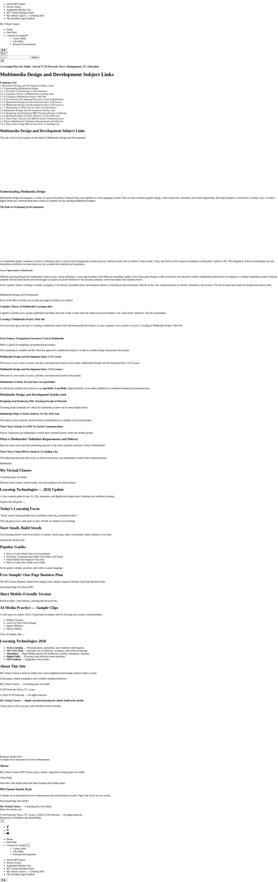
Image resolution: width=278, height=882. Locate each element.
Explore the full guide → (12, 501)
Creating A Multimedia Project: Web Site (22, 319)
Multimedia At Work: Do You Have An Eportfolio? (27, 382)
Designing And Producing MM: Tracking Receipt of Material (33, 401)
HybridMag (35, 817)
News (62, 66)
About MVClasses (15, 4)
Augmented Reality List (18, 9)
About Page (6, 777)
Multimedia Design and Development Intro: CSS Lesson (30, 356)
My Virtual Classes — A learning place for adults (25, 684)
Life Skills (18, 41)
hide (14, 82)
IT (84, 66)
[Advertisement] (96, 164)
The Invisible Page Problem (20, 18)
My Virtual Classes (9, 24)
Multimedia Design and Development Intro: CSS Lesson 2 (31, 369)
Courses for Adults (15, 35)
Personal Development (24, 44)
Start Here (11, 32)
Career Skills (19, 38)
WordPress (18, 817)
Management (74, 66)
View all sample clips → (12, 634)
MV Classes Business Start (20, 12)
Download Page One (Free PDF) (17, 587)
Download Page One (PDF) (14, 801)
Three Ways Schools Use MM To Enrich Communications (31, 426)
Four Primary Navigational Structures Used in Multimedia (32, 338)
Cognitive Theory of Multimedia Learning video (26, 306)
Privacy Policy (13, 6)
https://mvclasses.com (11, 809)
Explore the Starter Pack (12, 540)
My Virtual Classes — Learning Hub (25, 15)
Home (9, 29)
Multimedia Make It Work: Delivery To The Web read (29, 413)
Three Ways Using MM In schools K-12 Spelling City (29, 451)
